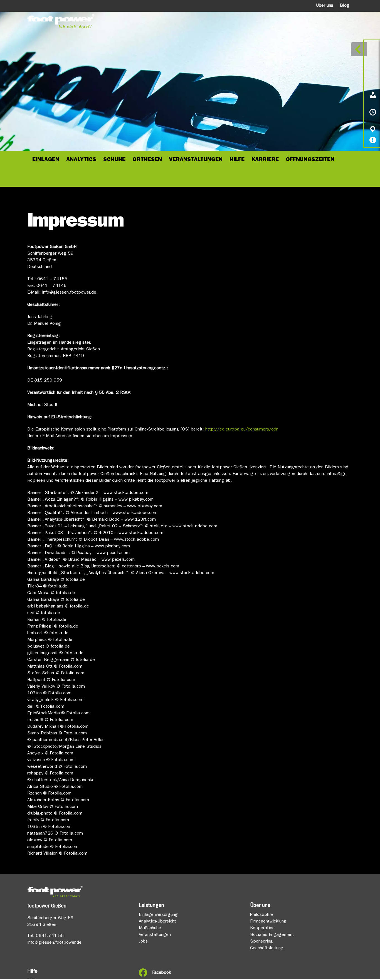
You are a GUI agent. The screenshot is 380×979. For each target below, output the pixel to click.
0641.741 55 (50, 936)
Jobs (143, 941)
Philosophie (261, 915)
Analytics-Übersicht (157, 921)
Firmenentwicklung (268, 921)
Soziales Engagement (272, 935)
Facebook (161, 973)
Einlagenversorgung (158, 915)
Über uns (324, 6)
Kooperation (262, 928)
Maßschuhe (150, 928)
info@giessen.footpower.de (54, 943)
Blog (344, 6)
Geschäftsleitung (266, 948)
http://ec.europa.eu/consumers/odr (241, 429)
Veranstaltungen (155, 935)
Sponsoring (261, 941)
